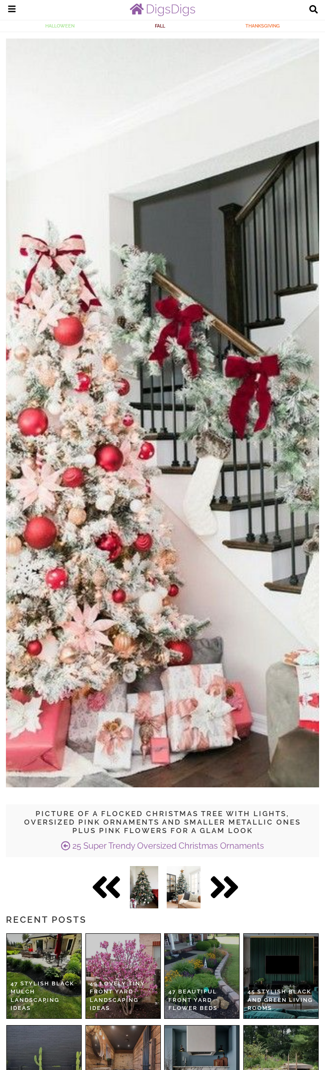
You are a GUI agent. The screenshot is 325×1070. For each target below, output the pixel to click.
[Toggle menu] (12, 10)
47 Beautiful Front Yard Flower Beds (193, 999)
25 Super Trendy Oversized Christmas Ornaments (167, 846)
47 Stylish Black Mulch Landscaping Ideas (42, 996)
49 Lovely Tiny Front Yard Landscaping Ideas (117, 996)
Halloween (59, 26)
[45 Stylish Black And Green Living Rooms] (281, 976)
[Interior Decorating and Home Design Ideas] (162, 14)
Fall (160, 26)
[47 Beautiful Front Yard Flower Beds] (202, 976)
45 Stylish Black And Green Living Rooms (280, 999)
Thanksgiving (262, 26)
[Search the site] (313, 10)
